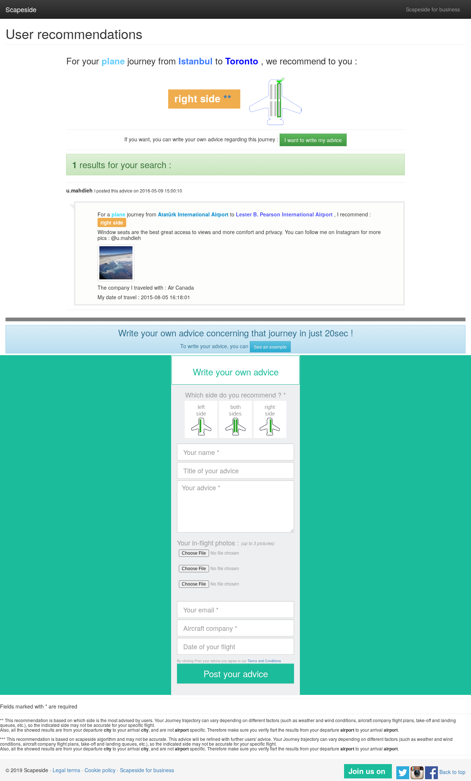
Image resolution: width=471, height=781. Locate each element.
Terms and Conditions (264, 660)
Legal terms (66, 770)
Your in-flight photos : (208, 542)
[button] (201, 419)
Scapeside (21, 9)
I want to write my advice (313, 140)
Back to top (452, 771)
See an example (270, 346)
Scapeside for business (433, 9)
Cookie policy (100, 770)
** (227, 99)
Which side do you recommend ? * (235, 394)
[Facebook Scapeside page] (431, 771)
